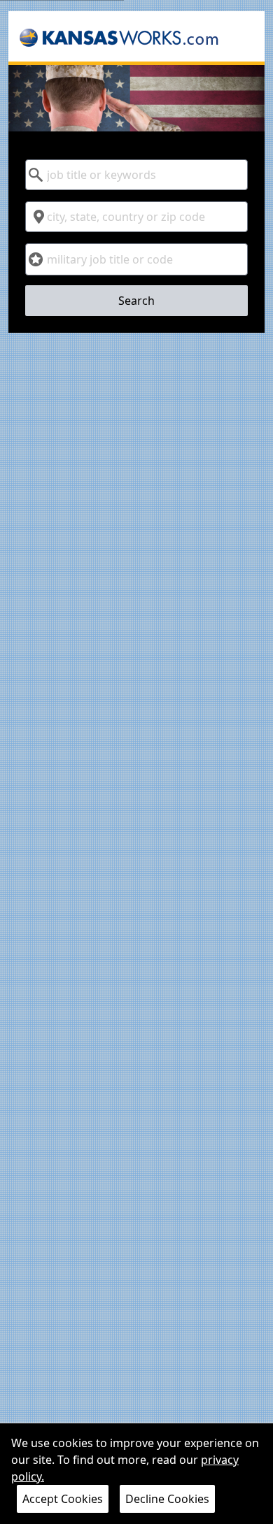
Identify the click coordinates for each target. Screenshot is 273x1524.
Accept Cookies (62, 1499)
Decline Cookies (167, 1499)
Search (136, 300)
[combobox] (136, 174)
